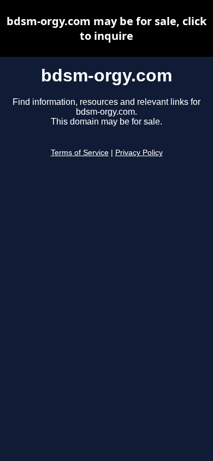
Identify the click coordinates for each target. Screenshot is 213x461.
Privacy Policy (139, 153)
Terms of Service (80, 153)
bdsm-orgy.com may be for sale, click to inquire (106, 28)
